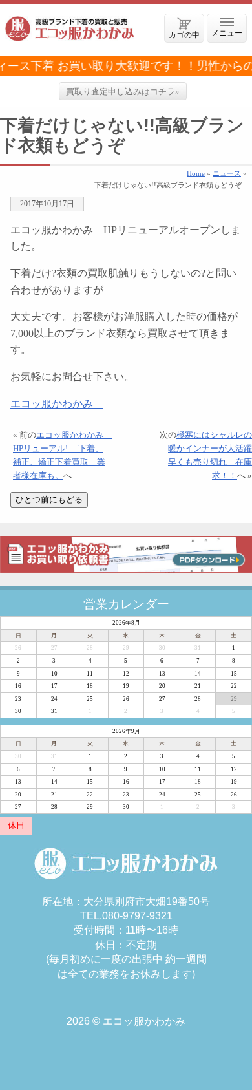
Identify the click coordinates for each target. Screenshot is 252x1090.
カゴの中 (184, 34)
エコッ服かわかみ (56, 403)
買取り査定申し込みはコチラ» (123, 91)
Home (196, 173)
